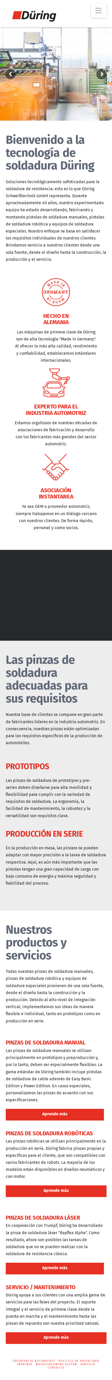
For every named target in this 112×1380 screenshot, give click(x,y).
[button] (99, 11)
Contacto (56, 1367)
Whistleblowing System (56, 1364)
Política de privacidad (79, 1361)
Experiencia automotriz (34, 1361)
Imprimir (24, 1364)
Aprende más (54, 1113)
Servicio (87, 1364)
